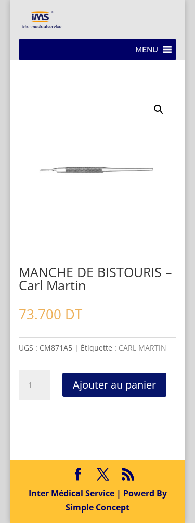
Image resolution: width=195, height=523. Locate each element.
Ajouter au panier (114, 385)
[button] (146, 49)
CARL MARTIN (142, 348)
